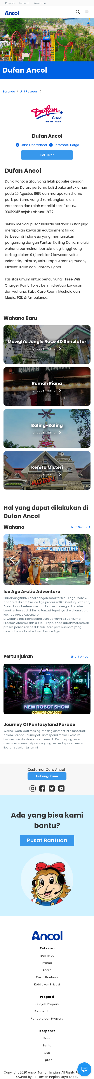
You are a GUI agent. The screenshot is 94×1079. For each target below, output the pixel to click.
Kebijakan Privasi (47, 984)
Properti (10, 3)
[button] (87, 12)
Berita (47, 1045)
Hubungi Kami (47, 776)
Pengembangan (47, 1011)
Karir (47, 1038)
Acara (47, 970)
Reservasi (40, 3)
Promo (47, 963)
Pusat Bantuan (47, 840)
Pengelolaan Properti (47, 1018)
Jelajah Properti (47, 1004)
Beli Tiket (47, 155)
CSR (47, 1053)
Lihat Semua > (81, 527)
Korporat (24, 3)
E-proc (47, 1060)
